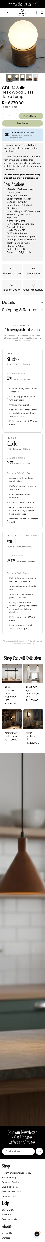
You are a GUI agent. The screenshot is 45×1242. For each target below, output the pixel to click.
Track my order (10, 1219)
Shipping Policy (10, 1186)
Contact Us (8, 1210)
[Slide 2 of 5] (16, 77)
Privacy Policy (9, 1177)
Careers (6, 1237)
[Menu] (3, 12)
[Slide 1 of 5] (9, 77)
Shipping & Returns (19, 309)
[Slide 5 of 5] (35, 77)
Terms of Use (9, 1196)
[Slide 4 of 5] (29, 77)
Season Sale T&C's (11, 1191)
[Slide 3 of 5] (22, 77)
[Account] (36, 12)
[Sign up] (39, 1151)
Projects (6, 1214)
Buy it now (22, 123)
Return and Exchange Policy (16, 1172)
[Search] (8, 12)
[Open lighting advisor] (37, 1233)
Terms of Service (10, 1182)
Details (8, 302)
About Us (7, 1233)
